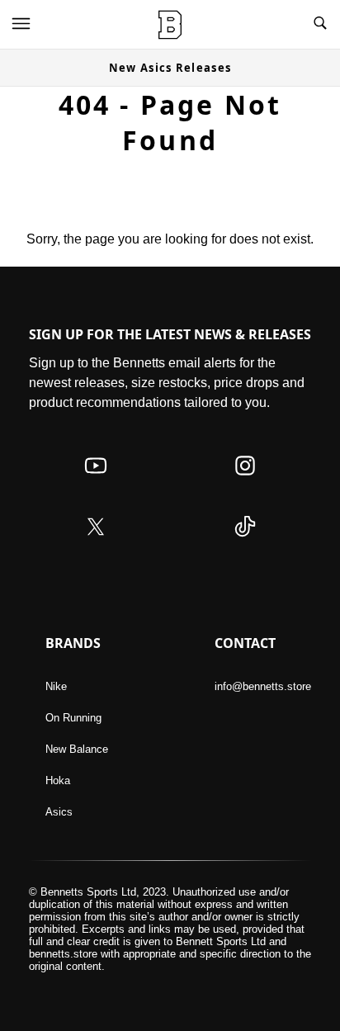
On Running (73, 718)
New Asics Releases (170, 67)
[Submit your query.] (320, 24)
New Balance (76, 749)
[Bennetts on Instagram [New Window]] (245, 482)
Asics (59, 812)
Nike (56, 686)
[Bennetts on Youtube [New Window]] (95, 482)
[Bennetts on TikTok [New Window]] (245, 543)
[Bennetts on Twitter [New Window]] (95, 543)
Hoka (57, 780)
